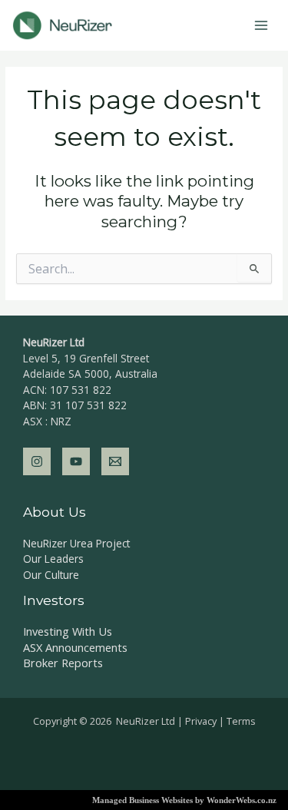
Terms (241, 721)
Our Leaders (53, 558)
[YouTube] (76, 461)
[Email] (115, 461)
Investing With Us (67, 631)
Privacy (201, 721)
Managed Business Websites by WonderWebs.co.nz (184, 800)
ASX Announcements (75, 647)
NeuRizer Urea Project (76, 543)
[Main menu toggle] (261, 25)
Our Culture (51, 574)
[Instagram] (37, 461)
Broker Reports (63, 662)
